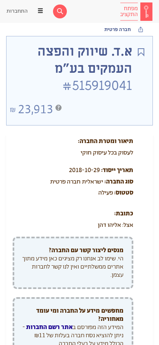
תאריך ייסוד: (117, 170)
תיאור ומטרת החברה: (105, 141)
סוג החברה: (118, 181)
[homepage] (136, 11)
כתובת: (123, 213)
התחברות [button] (17, 11)
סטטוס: (123, 192)
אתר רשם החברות (49, 327)
